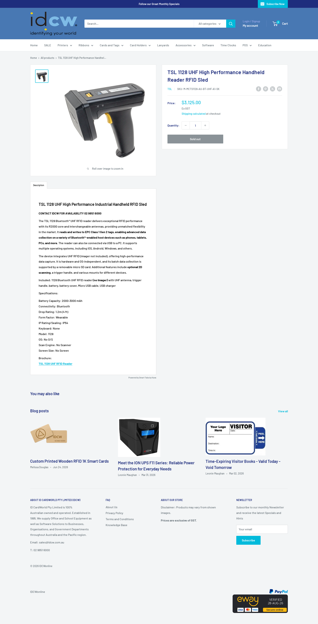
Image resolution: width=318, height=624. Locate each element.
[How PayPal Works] (278, 591)
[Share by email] (279, 88)
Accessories (184, 45)
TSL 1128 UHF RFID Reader (55, 363)
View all (283, 411)
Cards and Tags (109, 45)
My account (250, 25)
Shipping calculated (194, 113)
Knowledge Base (116, 525)
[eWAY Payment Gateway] (260, 597)
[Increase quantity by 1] (205, 125)
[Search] (230, 24)
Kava (154, 377)
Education (264, 45)
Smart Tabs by (145, 377)
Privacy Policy (114, 513)
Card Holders (138, 45)
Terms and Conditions (120, 519)
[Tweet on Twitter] (272, 88)
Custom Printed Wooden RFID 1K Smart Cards (69, 461)
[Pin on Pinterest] (265, 88)
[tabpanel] (93, 281)
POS (245, 45)
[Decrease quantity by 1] (186, 125)
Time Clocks (228, 45)
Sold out (195, 139)
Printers (63, 45)
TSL (169, 89)
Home (34, 45)
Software (208, 45)
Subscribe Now (275, 4)
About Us (111, 507)
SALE (47, 45)
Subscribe (248, 540)
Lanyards (163, 45)
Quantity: (173, 125)
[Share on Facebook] (258, 88)
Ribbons (84, 45)
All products (47, 57)
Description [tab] (38, 185)
